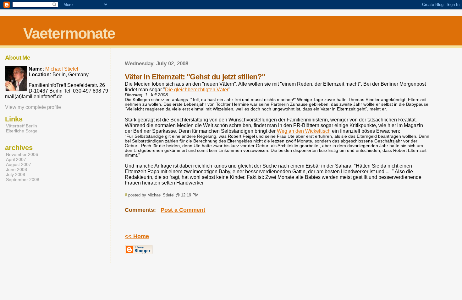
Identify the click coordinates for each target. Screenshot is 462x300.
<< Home (137, 236)
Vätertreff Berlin (21, 125)
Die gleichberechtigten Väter (196, 89)
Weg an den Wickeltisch (304, 131)
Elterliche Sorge (21, 130)
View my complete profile (33, 107)
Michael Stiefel (61, 69)
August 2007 (18, 164)
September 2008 (22, 179)
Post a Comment (183, 210)
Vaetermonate (69, 33)
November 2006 (22, 154)
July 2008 (15, 174)
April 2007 (16, 159)
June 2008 (16, 169)
